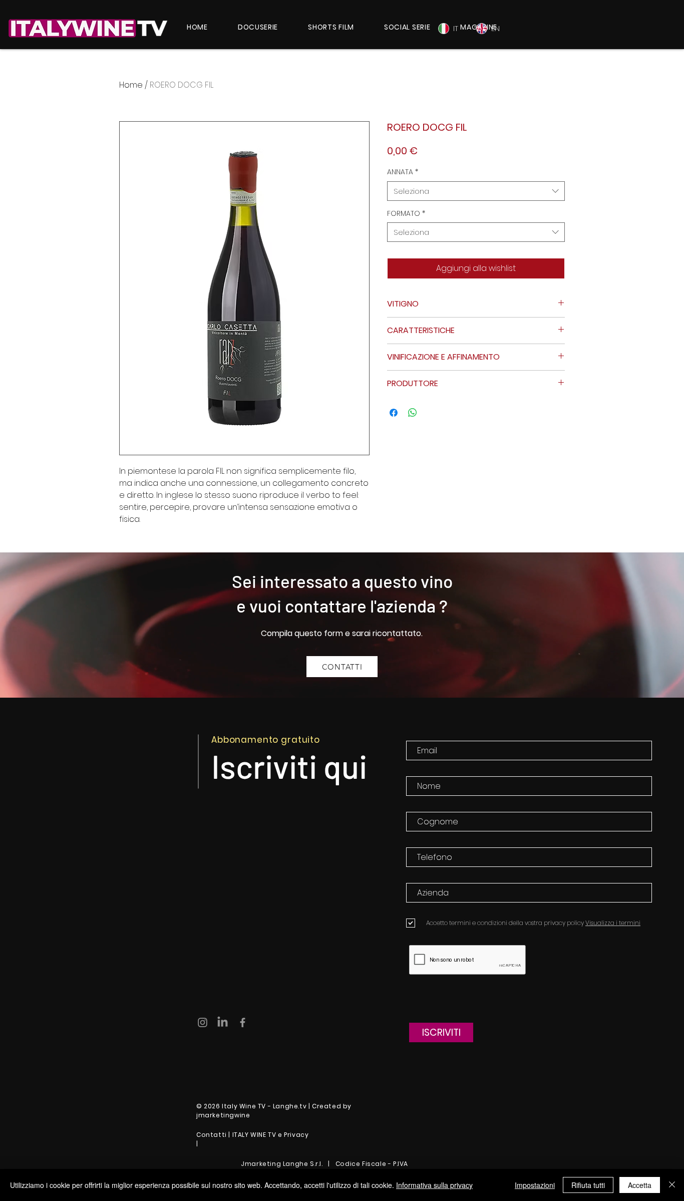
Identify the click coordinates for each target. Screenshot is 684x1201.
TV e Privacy (288, 1134)
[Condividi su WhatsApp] (413, 413)
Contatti (211, 1134)
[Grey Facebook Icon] (242, 1022)
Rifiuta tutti (588, 1185)
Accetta (639, 1185)
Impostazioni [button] (535, 1185)
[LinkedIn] (222, 1022)
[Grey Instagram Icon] (202, 1022)
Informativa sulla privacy (434, 1185)
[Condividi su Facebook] (394, 413)
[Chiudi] (672, 1185)
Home (131, 85)
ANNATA (402, 172)
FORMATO (406, 213)
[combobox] (476, 191)
